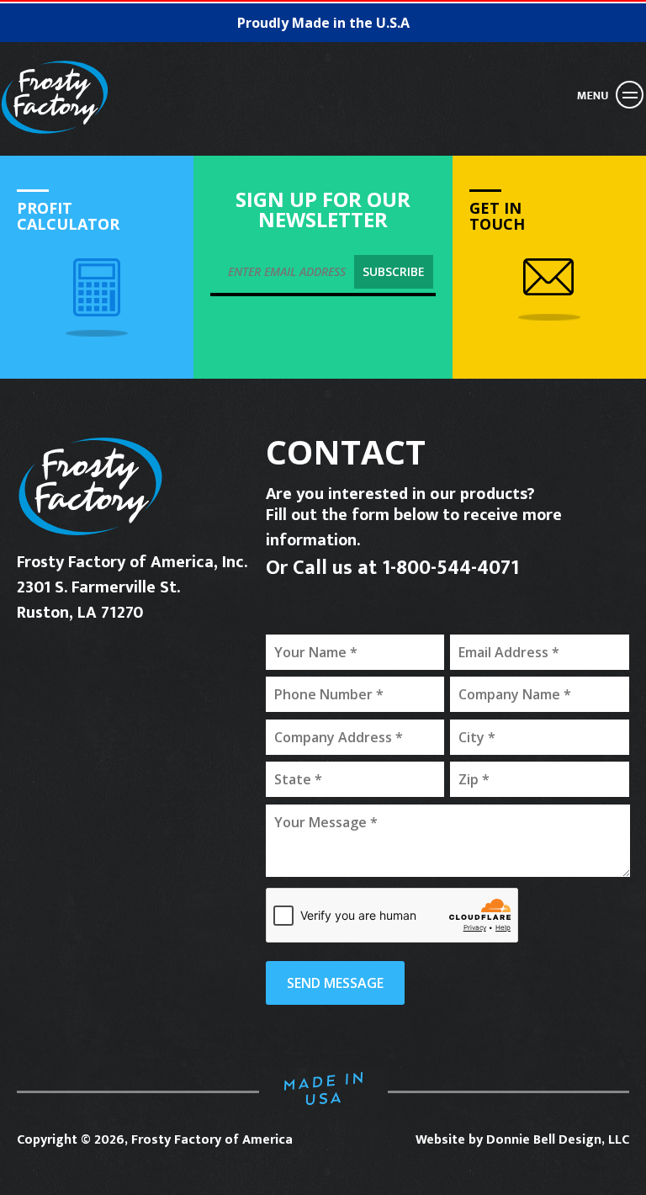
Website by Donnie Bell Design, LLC (522, 1140)
